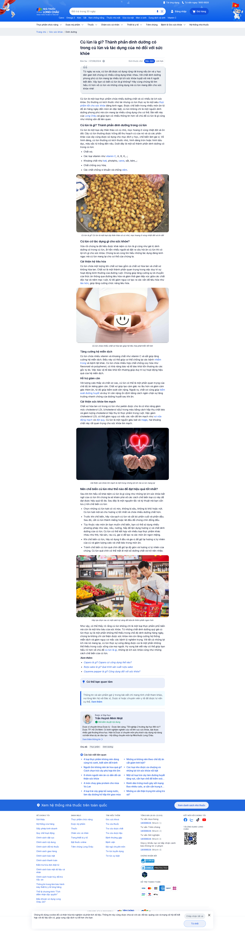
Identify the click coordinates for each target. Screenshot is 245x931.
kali (105, 160)
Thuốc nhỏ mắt (113, 17)
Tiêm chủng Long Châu (82, 846)
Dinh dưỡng (108, 747)
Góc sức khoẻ (112, 819)
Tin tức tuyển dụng (115, 851)
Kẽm (79, 17)
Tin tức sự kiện (113, 856)
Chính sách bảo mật (45, 856)
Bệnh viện (110, 842)
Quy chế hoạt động (45, 833)
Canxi (61, 17)
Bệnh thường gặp (114, 837)
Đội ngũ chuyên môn (115, 846)
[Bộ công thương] (147, 861)
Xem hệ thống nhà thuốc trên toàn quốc (74, 805)
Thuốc (74, 828)
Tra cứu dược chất (114, 828)
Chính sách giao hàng (46, 851)
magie (144, 419)
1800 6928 (203, 2)
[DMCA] (155, 868)
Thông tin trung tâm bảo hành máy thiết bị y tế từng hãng (50, 885)
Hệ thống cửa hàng (45, 824)
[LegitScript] (155, 874)
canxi (121, 160)
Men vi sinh (141, 17)
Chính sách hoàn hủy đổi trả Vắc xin (49, 878)
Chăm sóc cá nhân (79, 833)
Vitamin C (172, 17)
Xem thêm (96, 701)
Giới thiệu (40, 819)
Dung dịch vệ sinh (157, 17)
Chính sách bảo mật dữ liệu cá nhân (50, 870)
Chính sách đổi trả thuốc (47, 846)
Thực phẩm (95, 747)
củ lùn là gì (111, 649)
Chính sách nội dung (46, 842)
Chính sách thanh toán (46, 860)
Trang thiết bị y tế (79, 837)
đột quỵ (100, 419)
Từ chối (195, 923)
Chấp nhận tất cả (194, 916)
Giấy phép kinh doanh (46, 828)
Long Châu (91, 115)
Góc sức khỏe (56, 32)
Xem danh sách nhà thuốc (191, 805)
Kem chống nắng (96, 17)
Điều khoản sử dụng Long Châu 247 (48, 900)
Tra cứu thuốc (112, 824)
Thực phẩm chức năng (82, 819)
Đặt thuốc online (78, 842)
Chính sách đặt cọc (45, 837)
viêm (124, 169)
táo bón (84, 283)
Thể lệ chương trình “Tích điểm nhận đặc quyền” (48, 893)
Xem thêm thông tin (92, 739)
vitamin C (111, 156)
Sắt (84, 17)
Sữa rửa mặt (128, 17)
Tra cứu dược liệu (114, 833)
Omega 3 (70, 17)
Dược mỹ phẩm (78, 824)
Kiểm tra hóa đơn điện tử (47, 865)
